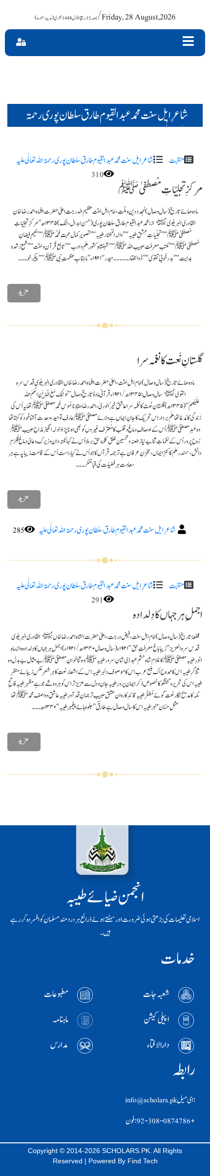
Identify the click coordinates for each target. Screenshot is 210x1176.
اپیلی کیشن (156, 1019)
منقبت (176, 160)
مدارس (59, 1045)
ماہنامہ (60, 1019)
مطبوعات (56, 994)
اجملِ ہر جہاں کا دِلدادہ (168, 614)
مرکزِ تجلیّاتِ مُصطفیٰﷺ (160, 189)
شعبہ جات (156, 994)
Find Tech (142, 1161)
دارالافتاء (158, 1045)
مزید (23, 292)
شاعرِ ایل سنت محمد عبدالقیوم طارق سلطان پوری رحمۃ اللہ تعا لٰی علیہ (84, 160)
